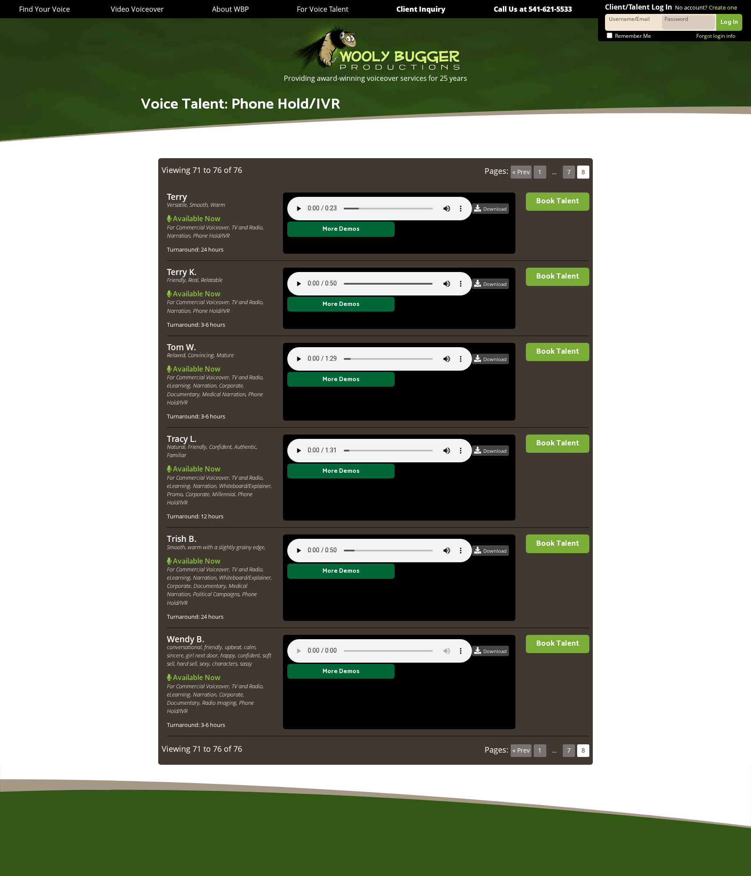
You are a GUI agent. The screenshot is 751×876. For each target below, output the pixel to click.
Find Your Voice (44, 10)
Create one (723, 7)
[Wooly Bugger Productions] (375, 46)
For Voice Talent (323, 9)
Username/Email (629, 18)
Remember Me (632, 36)
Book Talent (557, 201)
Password (676, 18)
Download (495, 209)
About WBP (230, 9)
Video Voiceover (137, 9)
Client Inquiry (420, 9)
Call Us (533, 9)
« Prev (521, 172)
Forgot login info (715, 36)
